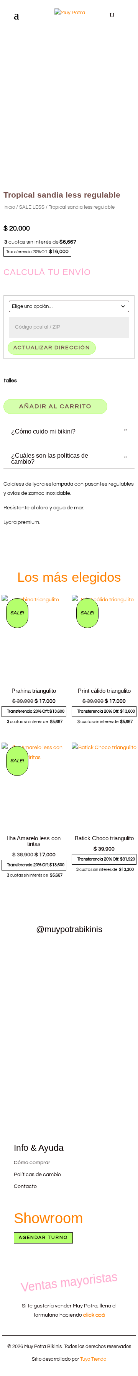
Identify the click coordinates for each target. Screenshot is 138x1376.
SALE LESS (31, 207)
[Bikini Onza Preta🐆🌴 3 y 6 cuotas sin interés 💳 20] (103, 980)
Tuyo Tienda (93, 1359)
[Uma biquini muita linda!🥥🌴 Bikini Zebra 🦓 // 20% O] (34, 1086)
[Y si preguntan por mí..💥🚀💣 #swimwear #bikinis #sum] (103, 1031)
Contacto (25, 1186)
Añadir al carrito (55, 406)
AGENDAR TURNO (43, 1237)
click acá (94, 1315)
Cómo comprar (32, 1162)
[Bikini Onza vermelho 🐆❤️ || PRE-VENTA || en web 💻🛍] (34, 1036)
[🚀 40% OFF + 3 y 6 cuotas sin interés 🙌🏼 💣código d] (103, 1086)
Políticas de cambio (37, 1174)
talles (10, 380)
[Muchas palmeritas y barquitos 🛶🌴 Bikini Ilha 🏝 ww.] (34, 980)
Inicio (9, 207)
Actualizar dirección (51, 347)
